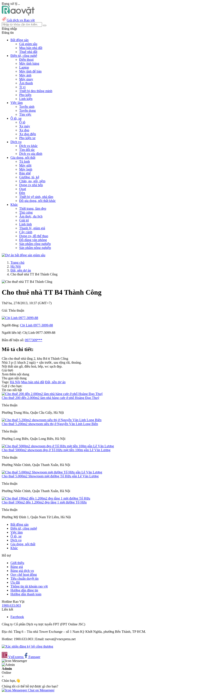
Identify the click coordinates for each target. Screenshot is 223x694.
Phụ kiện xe (27, 138)
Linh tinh (25, 224)
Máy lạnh (25, 169)
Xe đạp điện (27, 134)
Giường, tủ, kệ (29, 177)
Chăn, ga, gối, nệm (32, 181)
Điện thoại (26, 59)
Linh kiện (25, 99)
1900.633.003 (11, 605)
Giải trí (24, 220)
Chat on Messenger (40, 690)
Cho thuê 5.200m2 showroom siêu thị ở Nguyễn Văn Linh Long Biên (50, 424)
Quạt (22, 189)
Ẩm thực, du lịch (30, 216)
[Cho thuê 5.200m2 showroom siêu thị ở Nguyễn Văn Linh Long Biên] (51, 420)
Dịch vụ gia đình (30, 153)
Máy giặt (25, 165)
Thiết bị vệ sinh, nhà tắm (36, 197)
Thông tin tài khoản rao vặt (29, 586)
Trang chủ (17, 262)
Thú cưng (26, 212)
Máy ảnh (25, 75)
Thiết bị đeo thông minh (35, 91)
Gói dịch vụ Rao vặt (21, 20)
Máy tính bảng (29, 63)
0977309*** (33, 340)
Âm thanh (26, 83)
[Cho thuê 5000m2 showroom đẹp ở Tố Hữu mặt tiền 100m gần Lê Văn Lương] (58, 446)
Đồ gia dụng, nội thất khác (37, 201)
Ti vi (22, 87)
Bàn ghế (25, 173)
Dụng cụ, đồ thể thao (33, 236)
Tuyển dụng (27, 110)
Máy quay (26, 79)
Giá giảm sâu (28, 44)
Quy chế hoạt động (23, 574)
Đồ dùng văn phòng (33, 240)
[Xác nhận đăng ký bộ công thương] (27, 646)
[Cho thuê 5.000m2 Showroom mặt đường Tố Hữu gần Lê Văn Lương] (52, 472)
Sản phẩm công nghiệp (35, 244)
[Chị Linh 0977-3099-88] (20, 318)
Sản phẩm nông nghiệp (35, 248)
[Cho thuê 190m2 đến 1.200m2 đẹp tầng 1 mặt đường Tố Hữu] (46, 498)
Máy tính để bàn (30, 71)
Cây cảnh (25, 232)
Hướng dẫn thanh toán (25, 594)
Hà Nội (15, 266)
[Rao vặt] (18, 14)
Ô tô (22, 122)
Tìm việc (25, 114)
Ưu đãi (15, 582)
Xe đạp (24, 130)
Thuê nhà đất (28, 52)
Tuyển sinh (26, 106)
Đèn (22, 193)
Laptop (24, 67)
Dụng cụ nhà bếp (31, 185)
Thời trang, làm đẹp (32, 208)
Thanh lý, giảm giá (32, 228)
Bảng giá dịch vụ (22, 570)
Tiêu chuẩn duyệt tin (24, 578)
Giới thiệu (17, 563)
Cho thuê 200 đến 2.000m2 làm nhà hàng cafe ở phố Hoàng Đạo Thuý (50, 398)
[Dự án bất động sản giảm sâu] (23, 255)
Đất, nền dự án (20, 270)
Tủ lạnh (24, 161)
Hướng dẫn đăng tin (24, 590)
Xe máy (24, 126)
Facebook (17, 617)
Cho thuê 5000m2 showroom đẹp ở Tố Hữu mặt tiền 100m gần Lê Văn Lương (56, 450)
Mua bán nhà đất (30, 48)
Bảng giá (16, 567)
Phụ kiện (25, 95)
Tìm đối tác (27, 150)
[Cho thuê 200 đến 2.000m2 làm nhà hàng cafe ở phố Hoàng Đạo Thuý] (52, 394)
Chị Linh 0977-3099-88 (36, 325)
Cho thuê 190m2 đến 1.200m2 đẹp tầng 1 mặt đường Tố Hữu (44, 502)
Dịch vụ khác (28, 146)
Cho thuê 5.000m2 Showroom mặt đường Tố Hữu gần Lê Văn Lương (50, 476)
